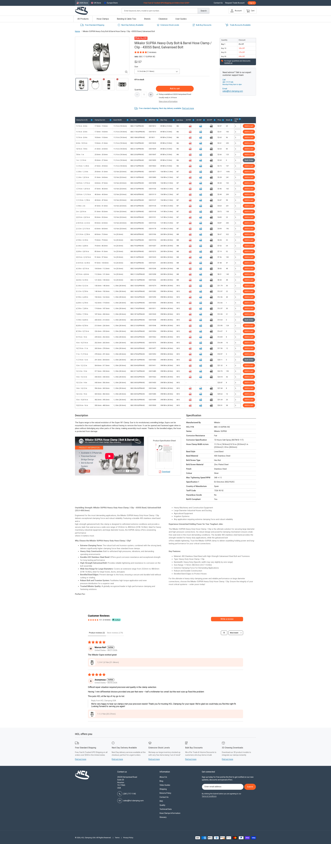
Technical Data (166, 809)
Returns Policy (165, 793)
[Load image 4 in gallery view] (122, 84)
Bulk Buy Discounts (203, 25)
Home (77, 31)
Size (136, 67)
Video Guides (165, 785)
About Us (163, 777)
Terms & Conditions (209, 796)
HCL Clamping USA (88, 838)
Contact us (228, 63)
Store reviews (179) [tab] (115, 633)
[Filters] (224, 633)
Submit (250, 787)
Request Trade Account (235, 3)
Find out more (188, 108)
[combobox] (165, 11)
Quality (162, 805)
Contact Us (218, 3)
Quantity (137, 89)
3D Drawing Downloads (232, 747)
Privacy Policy (128, 838)
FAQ (161, 801)
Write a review (227, 619)
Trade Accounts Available (240, 25)
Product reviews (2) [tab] (97, 633)
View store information (168, 101)
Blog (161, 781)
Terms (117, 838)
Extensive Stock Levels (170, 25)
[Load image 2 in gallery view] (95, 84)
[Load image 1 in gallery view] (82, 84)
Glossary (163, 817)
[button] (249, 11)
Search (204, 11)
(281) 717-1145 (129, 794)
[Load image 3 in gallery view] (109, 84)
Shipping (163, 789)
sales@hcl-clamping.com (233, 91)
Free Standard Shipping (94, 25)
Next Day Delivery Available (132, 25)
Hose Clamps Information (170, 813)
